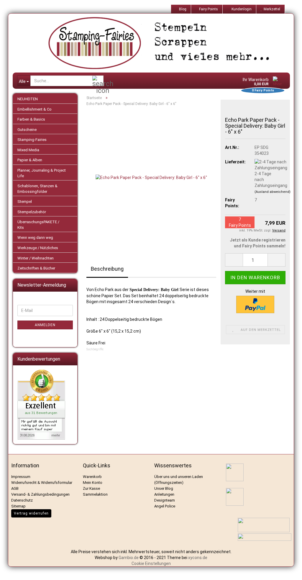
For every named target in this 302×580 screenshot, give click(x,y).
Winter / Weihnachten (35, 258)
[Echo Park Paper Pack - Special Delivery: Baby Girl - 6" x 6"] (151, 177)
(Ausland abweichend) (272, 192)
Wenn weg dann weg (35, 237)
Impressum (20, 476)
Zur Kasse (91, 488)
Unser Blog (163, 488)
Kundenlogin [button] (241, 9)
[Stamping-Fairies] (156, 43)
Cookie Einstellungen (151, 563)
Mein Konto (92, 482)
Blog (182, 9)
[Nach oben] (290, 571)
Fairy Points (208, 9)
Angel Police (165, 506)
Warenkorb (92, 476)
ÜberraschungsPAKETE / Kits (38, 225)
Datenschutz (22, 500)
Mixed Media (28, 150)
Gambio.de (129, 557)
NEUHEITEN (27, 99)
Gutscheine (27, 129)
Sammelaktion (95, 494)
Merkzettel (271, 9)
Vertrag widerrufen (31, 513)
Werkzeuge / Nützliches (37, 248)
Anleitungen (164, 494)
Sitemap (18, 506)
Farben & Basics (31, 119)
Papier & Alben (29, 160)
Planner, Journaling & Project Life (41, 173)
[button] (234, 260)
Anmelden (45, 325)
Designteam (164, 500)
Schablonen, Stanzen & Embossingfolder (37, 189)
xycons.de (197, 557)
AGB (15, 488)
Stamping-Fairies (32, 139)
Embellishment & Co (34, 109)
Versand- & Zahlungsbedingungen (40, 494)
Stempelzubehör (31, 212)
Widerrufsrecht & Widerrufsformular (41, 482)
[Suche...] (98, 81)
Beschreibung (107, 269)
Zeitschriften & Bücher (36, 268)
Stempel (24, 201)
